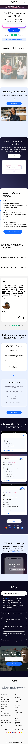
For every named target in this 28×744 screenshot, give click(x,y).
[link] (15, 296)
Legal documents (5, 717)
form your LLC (8, 598)
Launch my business (13, 232)
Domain (3, 708)
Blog (16, 694)
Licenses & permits (5, 699)
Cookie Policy (21, 740)
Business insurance (5, 703)
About (16, 707)
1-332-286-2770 (15, 552)
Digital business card (6, 722)
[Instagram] (9, 729)
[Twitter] (15, 729)
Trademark (3, 718)
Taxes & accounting (5, 713)
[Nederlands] (17, 732)
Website (3, 710)
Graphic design (4, 724)
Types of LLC (18, 724)
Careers (17, 709)
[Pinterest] (12, 729)
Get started (14, 521)
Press (16, 714)
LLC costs (17, 722)
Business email (4, 711)
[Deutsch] (10, 732)
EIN (2, 697)
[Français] (12, 732)
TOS (5, 740)
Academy (17, 697)
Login (25, 2)
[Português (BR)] (21, 732)
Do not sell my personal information (14, 742)
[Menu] (2, 2)
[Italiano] (15, 732)
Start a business (18, 725)
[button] (14, 248)
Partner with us (18, 712)
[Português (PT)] (19, 732)
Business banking (5, 704)
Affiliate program (19, 710)
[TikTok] (22, 729)
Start (14, 30)
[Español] (8, 732)
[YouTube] (19, 729)
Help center (18, 696)
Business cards (4, 720)
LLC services (4, 694)
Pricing (16, 701)
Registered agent (5, 696)
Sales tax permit (5, 701)
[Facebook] (6, 729)
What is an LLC (18, 720)
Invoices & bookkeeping (6, 715)
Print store (3, 725)
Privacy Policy (12, 740)
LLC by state (18, 699)
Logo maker (4, 706)
